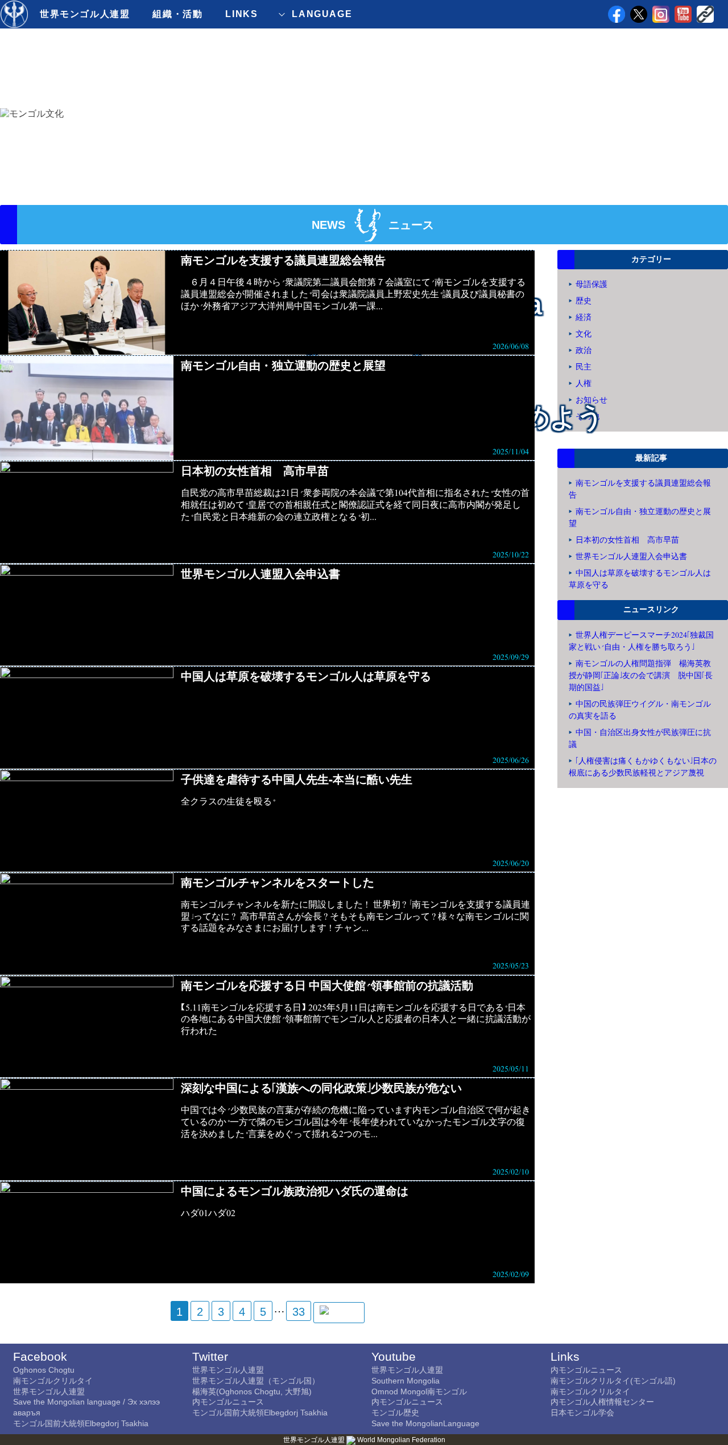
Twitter (210, 1356)
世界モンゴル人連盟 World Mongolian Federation (364, 1440)
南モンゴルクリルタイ (53, 1380)
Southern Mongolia (405, 1380)
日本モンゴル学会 (582, 1412)
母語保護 (591, 284)
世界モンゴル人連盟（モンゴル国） (256, 1380)
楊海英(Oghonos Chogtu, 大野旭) (252, 1391)
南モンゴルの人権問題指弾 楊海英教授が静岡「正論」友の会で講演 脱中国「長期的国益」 (641, 675)
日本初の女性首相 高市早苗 (627, 540)
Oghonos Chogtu (44, 1369)
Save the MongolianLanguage (425, 1423)
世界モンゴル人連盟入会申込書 (631, 556)
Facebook (40, 1356)
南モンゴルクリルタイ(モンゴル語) (613, 1380)
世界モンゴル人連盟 (85, 14)
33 (298, 1312)
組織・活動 (177, 14)
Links (565, 1356)
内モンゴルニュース (228, 1401)
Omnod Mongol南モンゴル (419, 1391)
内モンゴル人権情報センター (602, 1401)
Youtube (393, 1356)
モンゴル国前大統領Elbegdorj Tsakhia (80, 1423)
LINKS (241, 14)
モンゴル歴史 (395, 1412)
